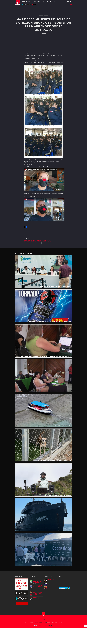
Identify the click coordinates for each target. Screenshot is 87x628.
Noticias (41, 14)
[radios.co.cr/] (64, 589)
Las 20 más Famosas (52, 586)
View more (43, 271)
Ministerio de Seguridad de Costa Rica (45, 241)
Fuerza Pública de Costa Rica (30, 241)
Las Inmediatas (51, 579)
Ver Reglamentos (22, 603)
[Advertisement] (43, 9)
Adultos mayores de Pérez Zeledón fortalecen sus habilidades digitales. (38, 598)
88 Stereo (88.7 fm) (41, 622)
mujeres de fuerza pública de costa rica (32, 243)
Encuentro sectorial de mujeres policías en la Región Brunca (37, 240)
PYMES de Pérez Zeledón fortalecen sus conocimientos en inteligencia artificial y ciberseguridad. (36, 593)
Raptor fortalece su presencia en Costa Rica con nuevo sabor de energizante (37, 586)
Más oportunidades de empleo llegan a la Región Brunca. (38, 581)
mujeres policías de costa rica (48, 243)
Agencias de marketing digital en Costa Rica (45, 625)
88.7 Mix (49, 583)
